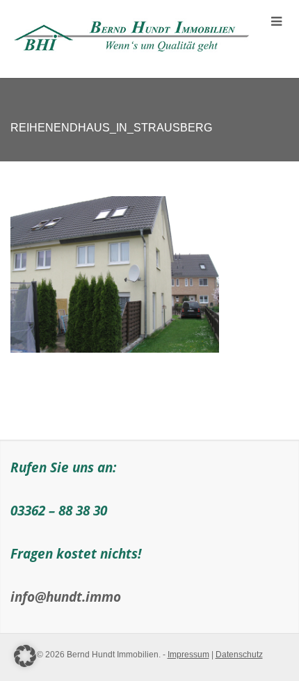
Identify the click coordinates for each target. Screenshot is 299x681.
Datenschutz (239, 654)
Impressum (188, 654)
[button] (25, 656)
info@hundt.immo (65, 596)
